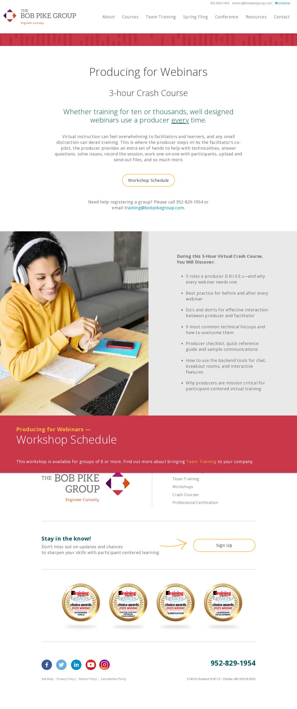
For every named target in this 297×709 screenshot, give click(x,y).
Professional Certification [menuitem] (195, 502)
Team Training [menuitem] (161, 16)
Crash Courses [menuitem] (185, 494)
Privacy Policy (66, 679)
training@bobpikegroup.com (252, 3)
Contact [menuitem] (282, 16)
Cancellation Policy (113, 679)
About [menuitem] (108, 16)
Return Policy (88, 679)
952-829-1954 (219, 3)
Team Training (201, 461)
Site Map (47, 679)
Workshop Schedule (148, 180)
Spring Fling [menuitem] (195, 16)
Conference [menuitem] (227, 16)
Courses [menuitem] (130, 16)
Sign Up (224, 545)
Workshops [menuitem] (182, 486)
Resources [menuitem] (256, 16)
